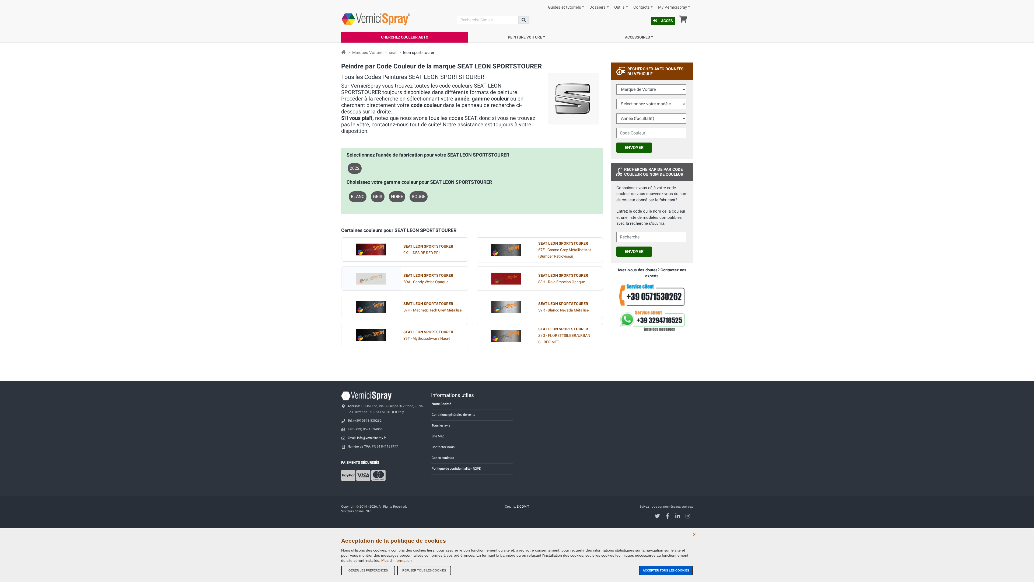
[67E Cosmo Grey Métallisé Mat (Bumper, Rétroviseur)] (506, 250)
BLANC (357, 196)
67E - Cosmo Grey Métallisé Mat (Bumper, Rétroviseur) (564, 250)
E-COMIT (523, 506)
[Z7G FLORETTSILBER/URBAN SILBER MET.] (506, 336)
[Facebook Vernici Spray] (667, 516)
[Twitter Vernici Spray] (657, 516)
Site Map (438, 436)
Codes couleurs (443, 458)
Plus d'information (396, 560)
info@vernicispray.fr (371, 438)
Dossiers (597, 7)
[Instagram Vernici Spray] (688, 516)
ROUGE (418, 196)
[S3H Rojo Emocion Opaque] (506, 278)
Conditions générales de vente (453, 415)
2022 (354, 168)
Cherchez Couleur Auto (404, 37)
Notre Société (441, 404)
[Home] (343, 52)
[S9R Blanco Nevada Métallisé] (506, 307)
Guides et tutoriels (564, 7)
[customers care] (652, 294)
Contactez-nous (443, 447)
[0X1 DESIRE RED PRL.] (371, 249)
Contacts (641, 7)
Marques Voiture (367, 52)
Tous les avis (441, 425)
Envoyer (634, 147)
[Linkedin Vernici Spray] (678, 516)
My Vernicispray (672, 7)
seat (393, 52)
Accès (667, 21)
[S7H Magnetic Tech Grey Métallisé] (371, 307)
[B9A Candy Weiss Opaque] (371, 278)
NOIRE (397, 196)
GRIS (377, 196)
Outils (619, 7)
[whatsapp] (652, 321)
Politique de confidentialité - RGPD (456, 468)
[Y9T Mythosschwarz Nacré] (371, 335)
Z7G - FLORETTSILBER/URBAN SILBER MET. (564, 335)
